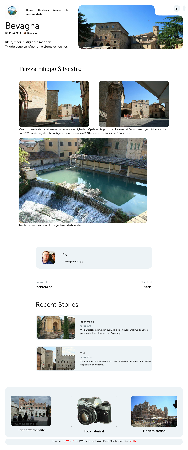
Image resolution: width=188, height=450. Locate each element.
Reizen (30, 10)
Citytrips (43, 10)
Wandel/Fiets (60, 10)
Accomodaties (35, 14)
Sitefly (132, 441)
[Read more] (177, 8)
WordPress (72, 441)
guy (35, 33)
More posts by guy (73, 261)
